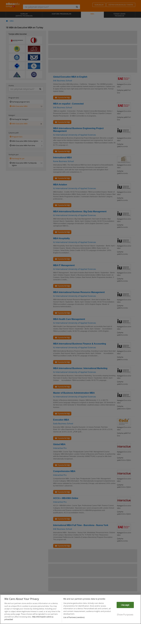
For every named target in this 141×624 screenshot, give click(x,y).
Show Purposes (125, 614)
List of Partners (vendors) (73, 617)
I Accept (125, 604)
